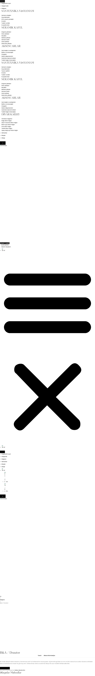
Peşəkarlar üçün (6, 3)
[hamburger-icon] (2, 1)
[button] (47, 349)
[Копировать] (7, 668)
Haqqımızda (4, 6)
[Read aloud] (2, 668)
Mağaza (3, 8)
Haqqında (4, 456)
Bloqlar (3, 135)
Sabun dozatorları (20, 670)
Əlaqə (3, 138)
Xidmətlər (4, 133)
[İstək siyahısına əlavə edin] (3, 598)
